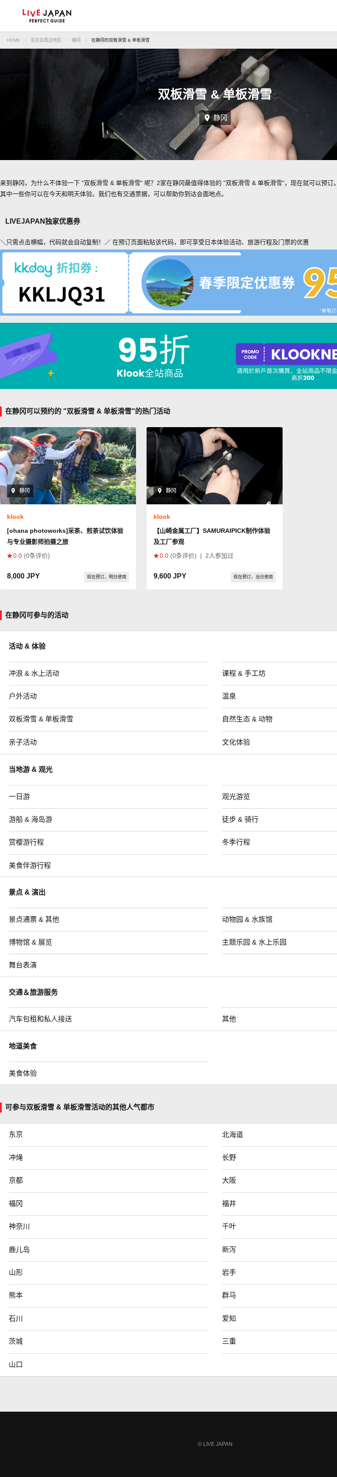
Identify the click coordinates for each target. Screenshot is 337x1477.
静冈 (76, 40)
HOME (13, 40)
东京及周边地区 (46, 40)
